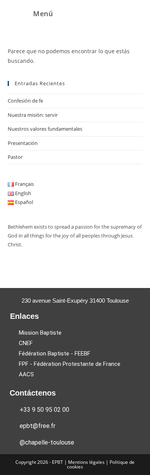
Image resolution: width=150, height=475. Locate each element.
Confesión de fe (25, 100)
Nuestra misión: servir (33, 114)
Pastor (15, 156)
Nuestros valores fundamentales (45, 128)
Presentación (23, 143)
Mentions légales (87, 462)
